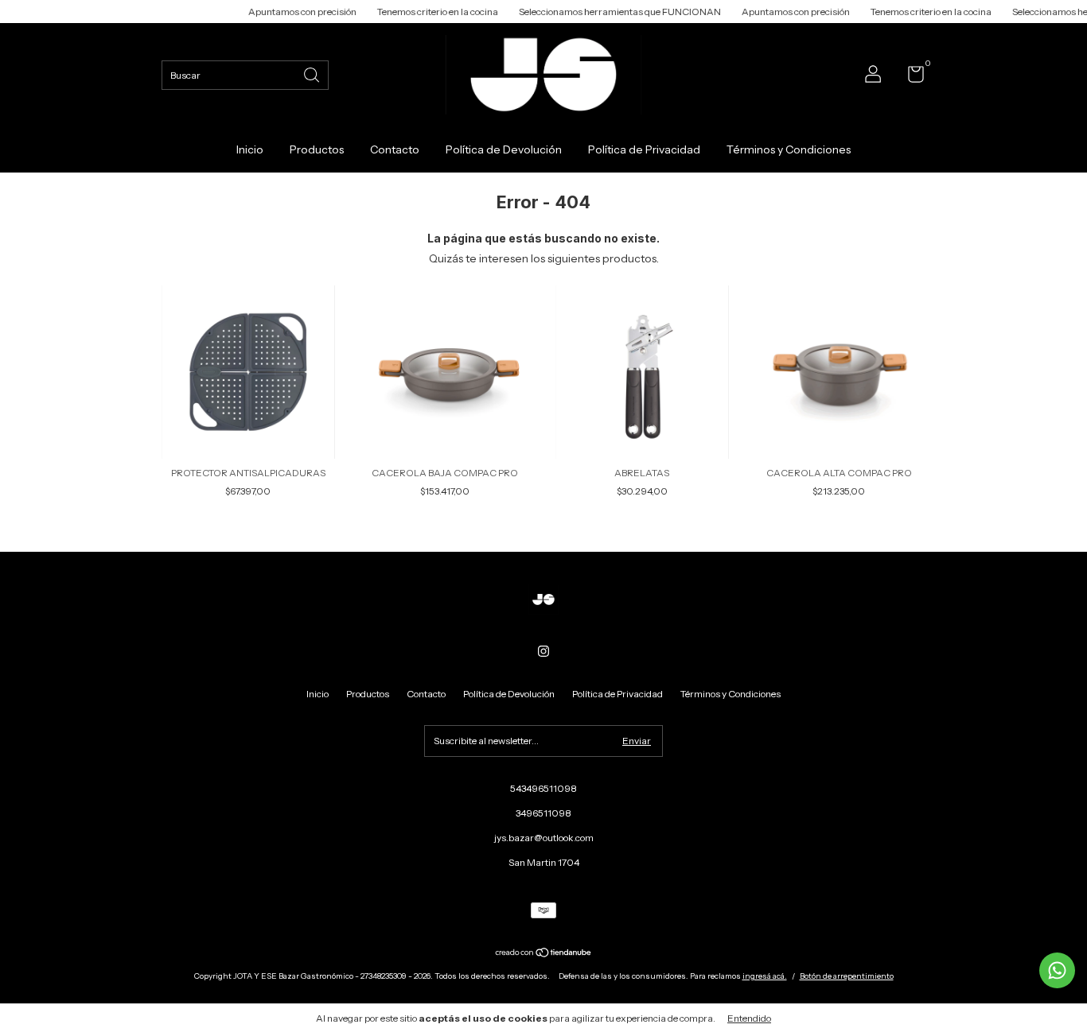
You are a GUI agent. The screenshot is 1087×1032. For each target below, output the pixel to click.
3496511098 (543, 813)
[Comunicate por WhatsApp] (1057, 970)
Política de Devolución (504, 149)
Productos (317, 149)
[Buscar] (313, 73)
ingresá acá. (764, 976)
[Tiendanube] (544, 954)
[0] (909, 77)
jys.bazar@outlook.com (544, 838)
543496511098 (543, 788)
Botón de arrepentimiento (847, 976)
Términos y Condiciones (789, 149)
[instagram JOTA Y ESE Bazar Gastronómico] (543, 651)
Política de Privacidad (644, 149)
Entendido (749, 1018)
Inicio (249, 149)
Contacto (394, 149)
